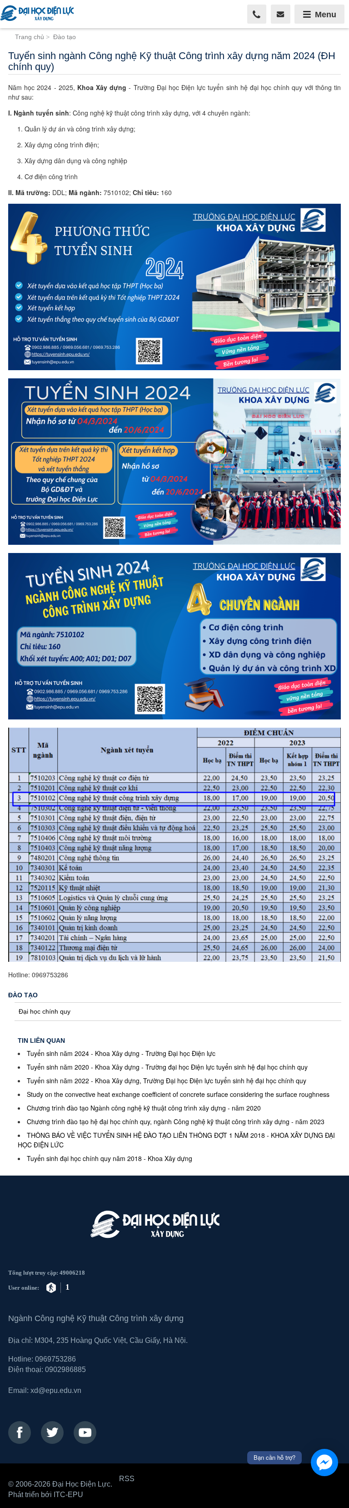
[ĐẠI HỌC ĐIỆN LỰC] (38, 14)
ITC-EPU (68, 1494)
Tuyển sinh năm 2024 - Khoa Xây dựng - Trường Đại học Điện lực (121, 1053)
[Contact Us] (280, 14)
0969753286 (55, 1359)
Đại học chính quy (44, 1011)
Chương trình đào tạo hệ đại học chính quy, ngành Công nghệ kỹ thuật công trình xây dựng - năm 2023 (175, 1121)
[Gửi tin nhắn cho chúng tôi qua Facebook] (324, 1462)
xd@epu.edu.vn (55, 1390)
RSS (127, 1478)
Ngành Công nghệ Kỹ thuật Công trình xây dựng (96, 1318)
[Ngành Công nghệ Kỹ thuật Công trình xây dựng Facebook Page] (19, 1432)
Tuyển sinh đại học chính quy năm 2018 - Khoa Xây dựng (109, 1158)
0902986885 (65, 1369)
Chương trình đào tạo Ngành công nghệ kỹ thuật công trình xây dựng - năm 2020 (144, 1107)
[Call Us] (257, 14)
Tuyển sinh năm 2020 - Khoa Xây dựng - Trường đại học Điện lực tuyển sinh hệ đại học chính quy (167, 1066)
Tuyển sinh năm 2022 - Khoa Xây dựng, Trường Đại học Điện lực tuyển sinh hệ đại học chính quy (166, 1080)
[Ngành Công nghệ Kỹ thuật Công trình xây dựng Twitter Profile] (52, 1432)
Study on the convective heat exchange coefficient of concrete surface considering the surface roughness (178, 1094)
